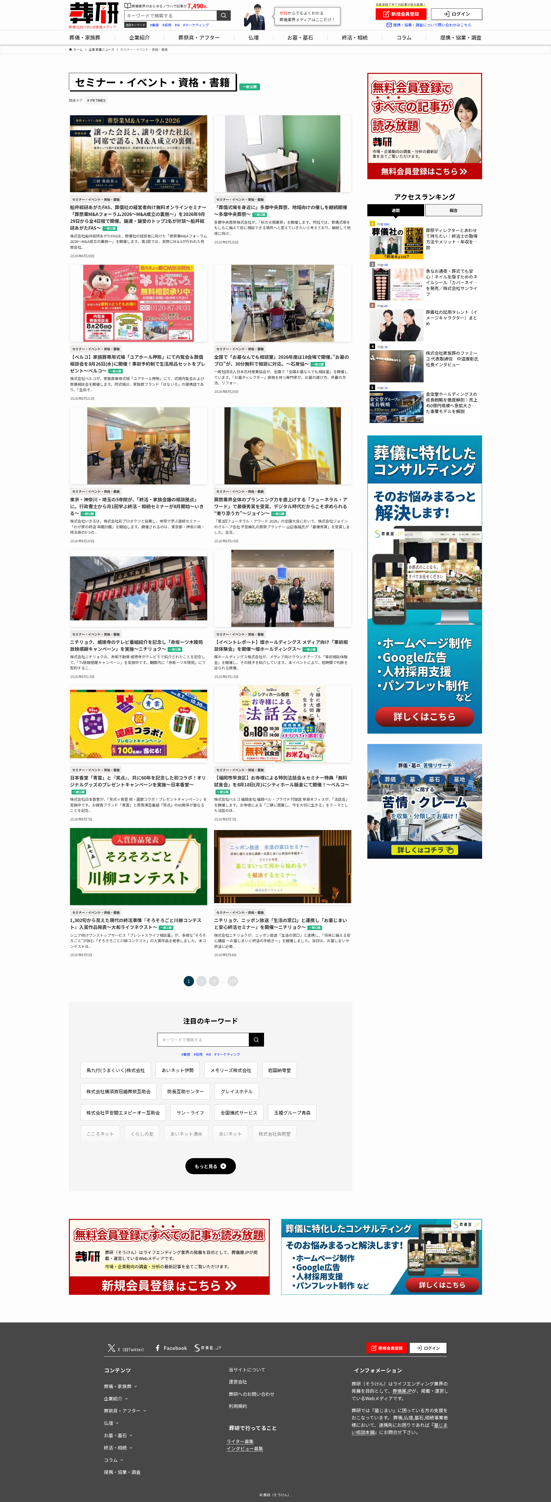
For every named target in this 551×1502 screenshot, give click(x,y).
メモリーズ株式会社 (230, 1070)
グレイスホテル (237, 1091)
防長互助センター (185, 1091)
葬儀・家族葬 (117, 1386)
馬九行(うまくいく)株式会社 (115, 1070)
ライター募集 (240, 1441)
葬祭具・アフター (122, 1410)
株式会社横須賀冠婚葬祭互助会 (118, 1091)
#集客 (154, 24)
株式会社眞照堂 (275, 1133)
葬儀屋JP (402, 1390)
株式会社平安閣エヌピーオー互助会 (123, 1112)
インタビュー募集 (244, 1448)
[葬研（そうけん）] (94, 13)
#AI (177, 24)
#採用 (166, 24)
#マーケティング (196, 24)
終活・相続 (115, 1447)
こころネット (100, 1133)
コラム (111, 1459)
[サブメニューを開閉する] (135, 1385)
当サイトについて (247, 1369)
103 (232, 981)
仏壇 (108, 1422)
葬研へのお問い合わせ (252, 1393)
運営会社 (238, 1381)
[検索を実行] (256, 1039)
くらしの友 (142, 1133)
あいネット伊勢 (178, 1070)
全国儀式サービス (239, 1112)
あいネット (230, 1133)
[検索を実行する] (223, 15)
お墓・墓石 (115, 1435)
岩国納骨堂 (279, 1070)
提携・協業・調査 (122, 1471)
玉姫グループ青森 (292, 1112)
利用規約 (238, 1405)
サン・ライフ (190, 1112)
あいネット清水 (186, 1133)
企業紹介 (113, 1398)
